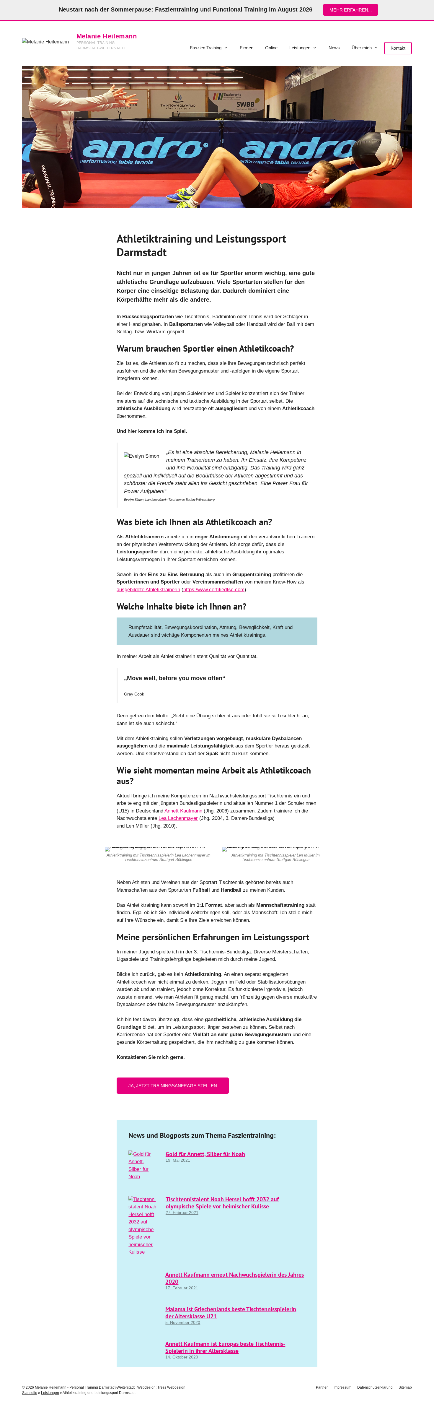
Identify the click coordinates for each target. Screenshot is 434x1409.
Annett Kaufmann (183, 811)
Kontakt (398, 48)
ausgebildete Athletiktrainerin (148, 589)
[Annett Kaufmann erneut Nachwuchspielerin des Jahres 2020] (143, 1286)
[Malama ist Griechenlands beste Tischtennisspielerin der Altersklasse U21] (143, 1321)
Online (271, 47)
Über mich (362, 47)
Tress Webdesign (171, 1387)
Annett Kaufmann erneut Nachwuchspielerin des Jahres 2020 (234, 1278)
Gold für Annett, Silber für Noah (205, 1154)
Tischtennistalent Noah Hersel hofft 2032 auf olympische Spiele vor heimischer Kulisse (222, 1202)
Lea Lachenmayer (178, 818)
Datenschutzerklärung (375, 1387)
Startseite (29, 1393)
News (334, 47)
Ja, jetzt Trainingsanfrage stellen (172, 1085)
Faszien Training (205, 47)
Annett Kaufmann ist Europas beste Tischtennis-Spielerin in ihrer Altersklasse (225, 1347)
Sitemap (405, 1387)
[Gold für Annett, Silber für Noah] (143, 1176)
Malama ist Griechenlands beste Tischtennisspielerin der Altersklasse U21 (230, 1312)
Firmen (246, 47)
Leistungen (299, 47)
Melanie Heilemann (106, 36)
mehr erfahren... (350, 9)
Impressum (342, 1387)
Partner (322, 1387)
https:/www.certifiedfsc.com (213, 589)
